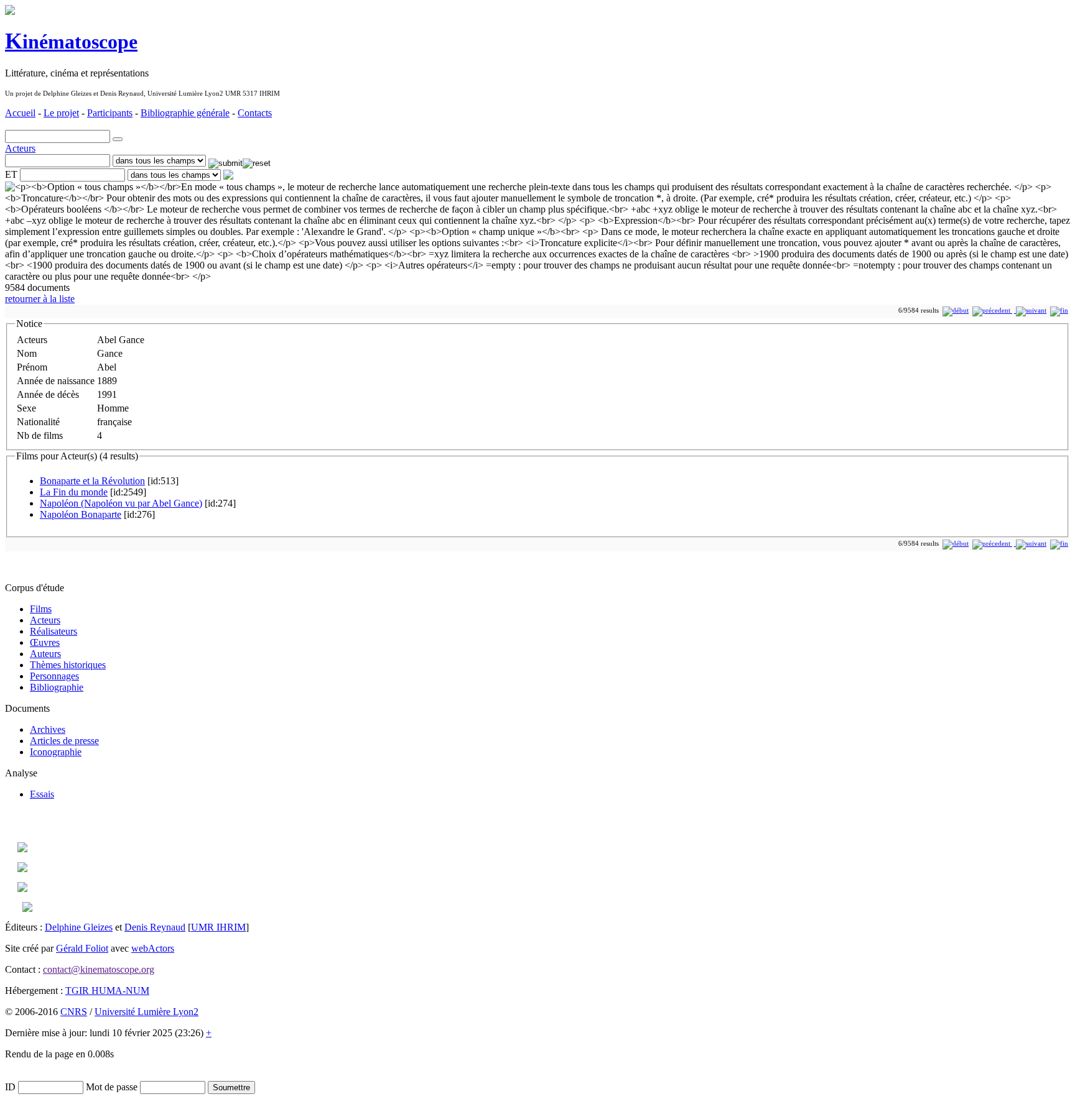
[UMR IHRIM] (22, 849)
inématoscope (71, 41)
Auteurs (45, 653)
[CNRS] (27, 908)
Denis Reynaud (154, 927)
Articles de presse (64, 740)
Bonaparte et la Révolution (92, 481)
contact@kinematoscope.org (98, 969)
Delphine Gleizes (79, 927)
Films (41, 609)
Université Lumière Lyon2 (146, 1011)
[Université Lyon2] (22, 868)
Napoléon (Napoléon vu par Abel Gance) (121, 503)
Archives (47, 729)
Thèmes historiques (68, 665)
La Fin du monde (74, 492)
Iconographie (55, 752)
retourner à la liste (40, 298)
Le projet (61, 113)
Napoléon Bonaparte (80, 514)
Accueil (20, 113)
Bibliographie (56, 687)
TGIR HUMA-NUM (107, 990)
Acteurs (20, 148)
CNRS (73, 1011)
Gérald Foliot (82, 948)
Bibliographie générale (185, 113)
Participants (110, 113)
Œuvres (45, 642)
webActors (152, 948)
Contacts (255, 113)
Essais (42, 794)
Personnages (54, 676)
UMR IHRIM (218, 927)
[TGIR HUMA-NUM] (22, 888)
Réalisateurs (53, 631)
